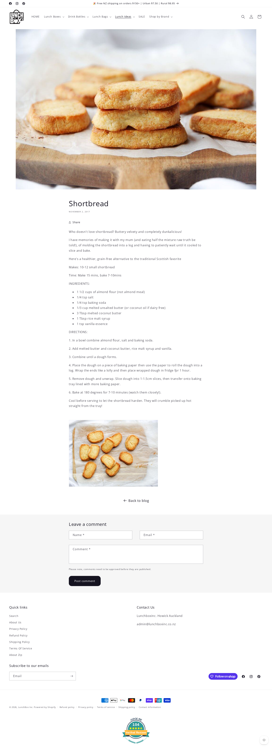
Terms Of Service (20, 648)
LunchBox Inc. (25, 707)
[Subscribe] (72, 676)
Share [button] (76, 222)
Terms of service (106, 707)
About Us (15, 622)
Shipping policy (126, 707)
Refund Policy (18, 635)
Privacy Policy (18, 629)
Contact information (150, 707)
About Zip (15, 655)
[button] (54, 16)
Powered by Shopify (45, 707)
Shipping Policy (19, 642)
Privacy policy (85, 707)
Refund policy (67, 707)
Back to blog (138, 500)
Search (14, 616)
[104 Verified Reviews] (136, 745)
